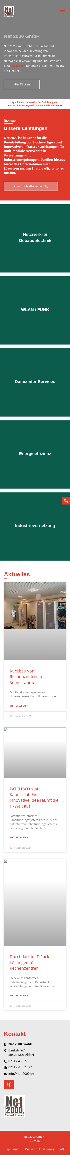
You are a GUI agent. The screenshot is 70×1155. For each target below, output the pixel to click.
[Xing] (9, 1084)
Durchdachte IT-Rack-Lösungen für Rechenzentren (30, 962)
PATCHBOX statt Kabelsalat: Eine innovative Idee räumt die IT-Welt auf (34, 797)
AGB (63, 1149)
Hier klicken (35, 255)
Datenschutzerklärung (39, 1149)
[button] (62, 11)
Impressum (12, 1149)
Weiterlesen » (19, 705)
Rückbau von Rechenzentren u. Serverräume (26, 676)
